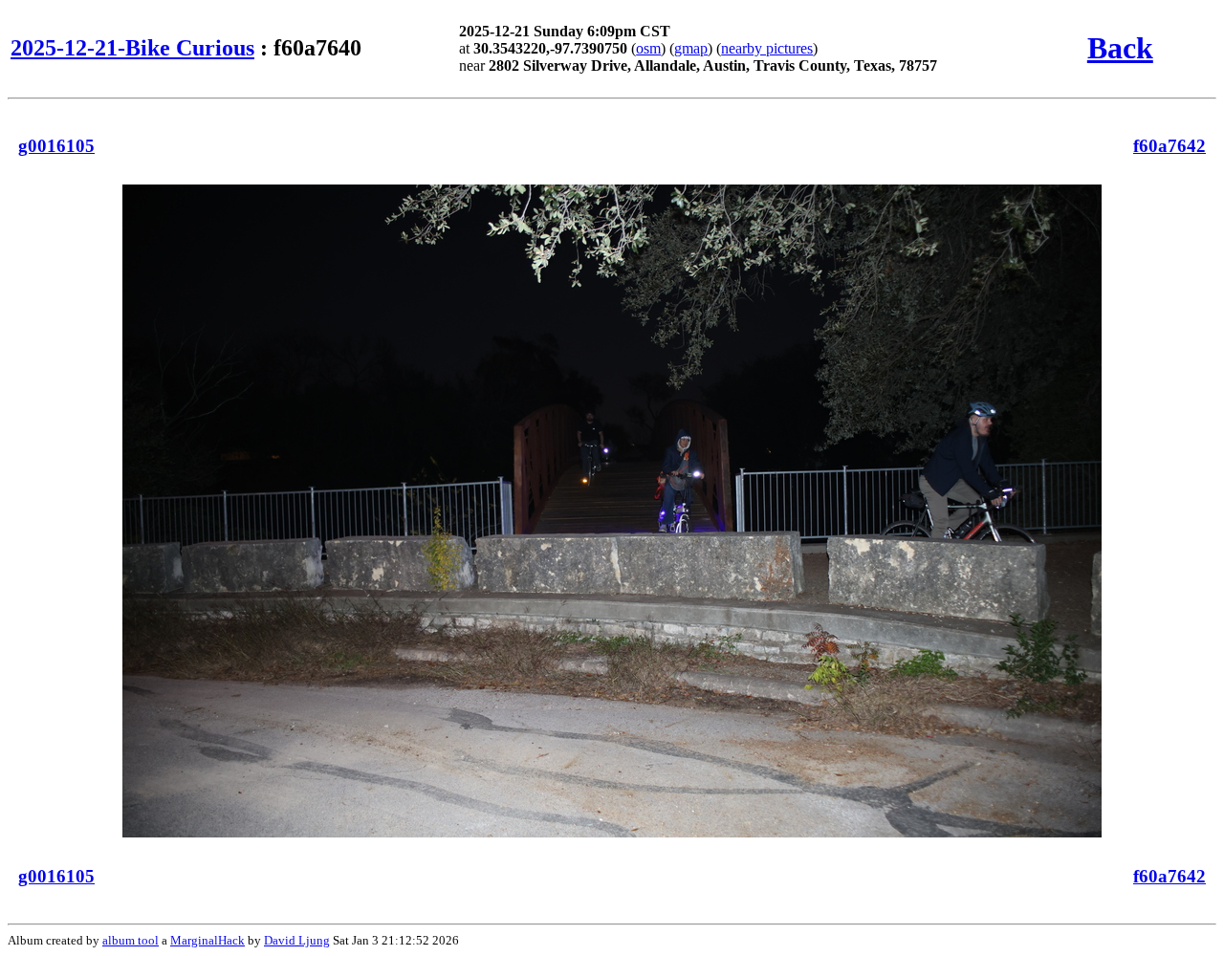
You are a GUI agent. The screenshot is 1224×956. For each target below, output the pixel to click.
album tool (130, 940)
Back (1120, 48)
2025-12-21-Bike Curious (132, 47)
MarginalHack (207, 940)
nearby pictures (767, 48)
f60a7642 (1169, 146)
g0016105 (56, 146)
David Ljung (297, 940)
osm (648, 48)
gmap (691, 48)
